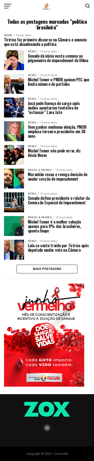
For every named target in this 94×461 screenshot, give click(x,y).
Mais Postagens (47, 269)
